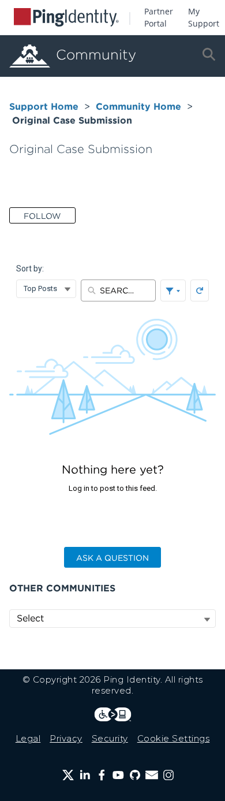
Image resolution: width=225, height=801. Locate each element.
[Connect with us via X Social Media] (68, 775)
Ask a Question (112, 557)
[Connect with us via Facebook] (101, 775)
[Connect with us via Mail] (151, 775)
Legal (28, 738)
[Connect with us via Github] (135, 775)
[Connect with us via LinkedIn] (84, 775)
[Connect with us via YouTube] (118, 775)
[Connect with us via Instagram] (168, 775)
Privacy (66, 738)
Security (110, 738)
